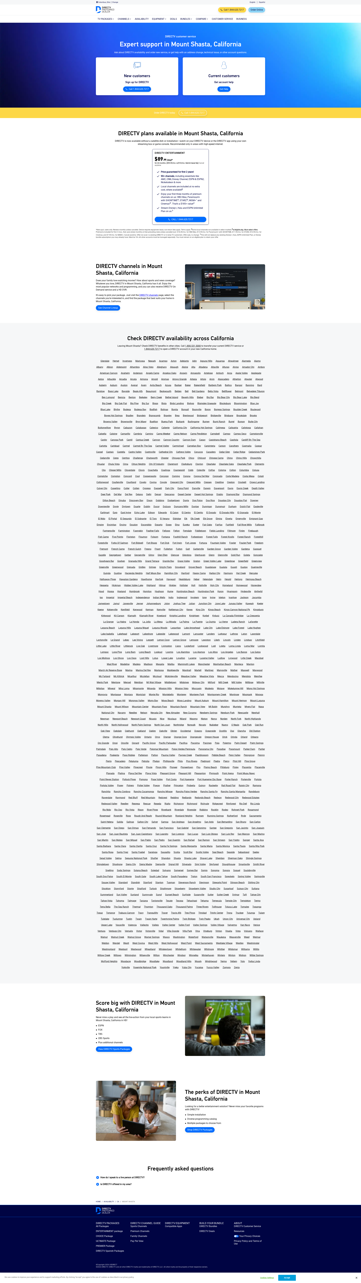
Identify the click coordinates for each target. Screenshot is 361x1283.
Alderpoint (121, 367)
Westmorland (108, 949)
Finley (242, 530)
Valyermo (232, 925)
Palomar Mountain (159, 749)
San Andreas (178, 822)
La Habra (121, 621)
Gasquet (257, 549)
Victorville (150, 931)
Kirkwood (106, 615)
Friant (157, 549)
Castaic (110, 452)
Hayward (171, 579)
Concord (128, 476)
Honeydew (256, 585)
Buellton (154, 421)
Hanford (185, 573)
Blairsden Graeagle (206, 403)
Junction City (205, 603)
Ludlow (221, 658)
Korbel (206, 615)
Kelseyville (112, 609)
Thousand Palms (184, 906)
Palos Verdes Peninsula (183, 749)
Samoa (164, 822)
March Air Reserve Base (110, 670)
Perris (109, 761)
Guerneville (256, 567)
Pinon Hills (161, 767)
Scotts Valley (202, 852)
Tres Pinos (190, 913)
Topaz (100, 913)
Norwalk (191, 725)
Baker (188, 385)
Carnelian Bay (194, 446)
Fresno (148, 549)
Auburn (113, 385)
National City (108, 712)
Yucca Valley (212, 967)
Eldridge (177, 518)
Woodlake (154, 961)
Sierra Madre (145, 864)
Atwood (259, 379)
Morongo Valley (136, 700)
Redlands (186, 797)
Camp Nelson (180, 433)
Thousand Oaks (164, 906)
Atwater (248, 379)
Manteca (238, 664)
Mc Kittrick (119, 676)
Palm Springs (256, 743)
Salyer (155, 822)
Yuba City (186, 967)
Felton (176, 530)
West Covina (138, 943)
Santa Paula (239, 846)
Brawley (168, 415)
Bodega (127, 409)
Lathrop (234, 634)
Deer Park (105, 494)
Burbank (180, 421)
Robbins (204, 809)
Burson (241, 421)
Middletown (170, 682)
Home (98, 1202)
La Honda (134, 621)
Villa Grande (173, 931)
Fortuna (203, 543)
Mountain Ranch (178, 706)
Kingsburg (258, 609)
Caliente (165, 427)
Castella (121, 452)
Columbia (244, 470)
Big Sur (145, 403)
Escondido (146, 524)
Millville (260, 682)
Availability (109, 1202)
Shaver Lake (206, 858)
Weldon (105, 943)
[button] (180, 1177)
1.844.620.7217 (152, 349)
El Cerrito (198, 512)
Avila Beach (156, 385)
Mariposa (159, 670)
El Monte (256, 512)
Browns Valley (110, 421)
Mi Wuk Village (153, 682)
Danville (196, 488)
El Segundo (126, 518)
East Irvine (126, 512)
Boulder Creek (240, 409)
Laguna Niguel (141, 627)
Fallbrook (259, 524)
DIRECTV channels (148, 295)
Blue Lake (105, 409)
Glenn (211, 555)
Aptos (101, 379)
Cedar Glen (224, 452)
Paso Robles (129, 755)
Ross (128, 815)
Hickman (116, 585)
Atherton (237, 379)
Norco (214, 718)
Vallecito (144, 925)
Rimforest (231, 803)
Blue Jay (254, 403)
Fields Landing (216, 530)
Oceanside (210, 731)
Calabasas (141, 427)
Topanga (256, 906)
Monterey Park (197, 694)
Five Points (117, 537)
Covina (153, 482)
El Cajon (174, 512)
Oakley (152, 731)
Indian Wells (159, 597)
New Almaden (173, 712)
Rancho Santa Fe (208, 791)
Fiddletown (200, 530)
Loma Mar (249, 646)
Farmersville (109, 530)
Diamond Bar (232, 494)
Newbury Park (228, 712)
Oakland (141, 731)
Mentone (115, 682)
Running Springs (215, 815)
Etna (177, 524)
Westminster (253, 943)
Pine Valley (124, 767)
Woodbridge (140, 961)
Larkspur (222, 634)
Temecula (217, 900)
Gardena (245, 549)
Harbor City (214, 573)
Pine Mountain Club (106, 767)
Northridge (178, 725)
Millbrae (249, 682)
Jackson (244, 597)
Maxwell (245, 670)
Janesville (128, 603)
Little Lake (101, 646)
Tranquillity (152, 913)
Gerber (128, 555)
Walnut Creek (117, 937)
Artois (203, 379)
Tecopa (179, 900)
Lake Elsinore (222, 627)
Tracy (141, 913)
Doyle (116, 506)
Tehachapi (192, 900)
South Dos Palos (104, 876)
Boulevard (255, 409)
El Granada (242, 512)
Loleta (222, 646)
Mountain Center (140, 706)
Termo (257, 900)
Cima (125, 464)
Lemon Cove (163, 640)
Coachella (153, 470)
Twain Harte (151, 919)
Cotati (261, 476)
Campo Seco (240, 433)
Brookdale (241, 415)
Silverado (186, 864)
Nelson (143, 712)
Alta (193, 367)
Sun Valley (121, 894)
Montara (128, 694)
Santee (213, 828)
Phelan (156, 761)
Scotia (177, 852)
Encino (123, 524)
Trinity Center (216, 913)
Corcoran (164, 476)
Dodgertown (174, 500)
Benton (132, 397)
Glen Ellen (163, 555)
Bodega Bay (140, 409)
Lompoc (104, 652)
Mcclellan (144, 676)
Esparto (158, 524)
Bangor (238, 385)
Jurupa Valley (235, 603)
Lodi (213, 646)
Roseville (118, 815)
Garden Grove (214, 549)
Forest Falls (212, 537)
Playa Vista (151, 773)
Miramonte (138, 688)
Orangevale (195, 737)
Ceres (116, 458)
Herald (228, 579)
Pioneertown (187, 767)
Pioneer (173, 767)
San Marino (259, 834)
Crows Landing (257, 482)
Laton (244, 634)
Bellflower (227, 391)
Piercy (226, 761)
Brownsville (126, 421)
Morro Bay (153, 700)
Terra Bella (105, 906)
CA (118, 1202)
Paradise (221, 749)
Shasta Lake (190, 858)
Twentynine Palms (170, 919)
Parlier (261, 749)
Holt (193, 585)
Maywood (257, 670)
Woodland (168, 961)
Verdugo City (115, 931)
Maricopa (140, 361)
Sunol (159, 894)
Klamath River (146, 615)
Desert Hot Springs (203, 494)
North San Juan (162, 725)
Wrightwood (211, 961)
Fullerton (168, 549)
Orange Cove (180, 737)
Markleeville (173, 670)
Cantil (129, 439)
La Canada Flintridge (233, 615)
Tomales (244, 906)
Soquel (236, 870)
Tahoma (120, 900)
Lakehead (122, 634)
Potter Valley (143, 785)
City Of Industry (156, 464)
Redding (174, 797)
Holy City (214, 585)
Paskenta (114, 755)
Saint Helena (107, 822)
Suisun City (242, 888)
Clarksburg (186, 464)
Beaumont (151, 391)
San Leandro (162, 834)
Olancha (241, 731)
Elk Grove (207, 518)
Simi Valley (200, 864)
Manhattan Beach (222, 664)
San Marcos (244, 834)
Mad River (112, 664)
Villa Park (187, 931)
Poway (156, 785)
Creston (231, 482)
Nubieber (213, 725)
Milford (211, 682)
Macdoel (259, 658)
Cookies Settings (267, 1278)
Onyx (157, 737)
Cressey (208, 482)
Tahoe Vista (106, 900)
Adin (194, 361)
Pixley (236, 767)
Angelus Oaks (169, 373)
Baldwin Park (215, 385)
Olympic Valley (133, 737)
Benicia (121, 397)
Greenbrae (230, 561)
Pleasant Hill (185, 773)
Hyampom (232, 591)
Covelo (142, 482)
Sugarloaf (229, 888)
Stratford (141, 888)
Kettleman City (176, 609)
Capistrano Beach (217, 439)
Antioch (220, 373)
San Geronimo (199, 828)
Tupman (171, 882)
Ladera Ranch (238, 621)
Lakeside (160, 634)
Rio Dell (243, 803)
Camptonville (256, 433)
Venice (256, 925)
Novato (202, 725)
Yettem (233, 961)
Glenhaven (200, 555)
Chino (230, 458)
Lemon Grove (179, 640)
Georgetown (115, 555)
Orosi (115, 743)
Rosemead (105, 815)
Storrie (130, 888)
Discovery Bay (136, 500)
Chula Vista (114, 464)
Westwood (136, 949)
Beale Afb (138, 391)
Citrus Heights (139, 464)
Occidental (185, 731)
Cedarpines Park (257, 452)
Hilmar (162, 585)
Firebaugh (253, 530)
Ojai (232, 731)
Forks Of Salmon (119, 543)
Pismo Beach (210, 767)
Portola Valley (107, 785)
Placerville (260, 767)
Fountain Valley (218, 543)
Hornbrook (134, 591)
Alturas (225, 367)
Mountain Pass (159, 706)
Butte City (253, 421)
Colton (232, 470)
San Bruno (241, 822)
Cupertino (115, 488)
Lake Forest (238, 627)
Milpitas (100, 688)
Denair (158, 494)
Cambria (138, 433)
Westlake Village (224, 943)
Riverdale (179, 809)
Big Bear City (223, 397)
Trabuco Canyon (126, 913)
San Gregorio (226, 828)
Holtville (203, 585)
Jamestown (104, 603)
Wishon (242, 955)
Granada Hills (135, 561)
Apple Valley (241, 373)
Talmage (131, 900)
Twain (139, 919)
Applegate (256, 373)
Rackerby (213, 785)
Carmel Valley (162, 446)
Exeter (196, 524)
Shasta (177, 858)
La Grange (108, 621)
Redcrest (163, 797)
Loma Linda (235, 646)
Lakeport (134, 634)
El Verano (165, 518)
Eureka (186, 524)
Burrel (231, 421)
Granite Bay (168, 561)
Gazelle (102, 555)
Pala (217, 743)
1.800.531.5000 (193, 346)
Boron (208, 409)
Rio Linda (255, 803)
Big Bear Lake (240, 397)
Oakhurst (129, 731)
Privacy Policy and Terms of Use (248, 1242)
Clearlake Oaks (226, 464)
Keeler (260, 603)
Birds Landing (177, 403)
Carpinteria (209, 446)
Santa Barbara (104, 846)
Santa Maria (206, 846)
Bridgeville (216, 415)
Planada (110, 773)
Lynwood (232, 658)
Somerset (178, 870)
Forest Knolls (227, 537)
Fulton (179, 549)
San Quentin (174, 840)
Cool (137, 476)
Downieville (104, 506)
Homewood (241, 585)
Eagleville (258, 506)
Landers (211, 634)
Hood (101, 591)
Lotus (155, 658)
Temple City (231, 900)
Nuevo (225, 725)
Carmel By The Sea (142, 446)
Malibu (171, 664)
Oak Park (247, 725)
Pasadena (101, 755)
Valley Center (168, 925)
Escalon (134, 524)
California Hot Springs (201, 427)
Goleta (247, 555)
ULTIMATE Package (105, 1241)
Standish (135, 882)
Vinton (218, 931)
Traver (164, 913)
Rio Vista (130, 809)
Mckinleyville (171, 676)
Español (262, 2)
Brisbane (228, 415)
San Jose (101, 834)
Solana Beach (141, 870)
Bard (259, 385)
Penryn (261, 755)
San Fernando (149, 828)
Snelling (109, 870)
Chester (165, 458)
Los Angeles (227, 652)
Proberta (191, 785)
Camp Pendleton (198, 433)
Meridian (138, 682)
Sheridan (220, 858)
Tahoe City (255, 894)
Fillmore (231, 530)
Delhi (148, 494)
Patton (154, 755)
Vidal (161, 931)
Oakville (163, 731)
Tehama (204, 900)
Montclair (141, 694)
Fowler (232, 543)
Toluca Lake (231, 906)
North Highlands (253, 718)
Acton (174, 361)
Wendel (116, 943)
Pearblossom (201, 755)
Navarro (122, 712)
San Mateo (117, 840)
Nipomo (194, 718)
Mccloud (157, 676)
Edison (151, 512)
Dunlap (195, 506)
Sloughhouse (228, 864)
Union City (228, 919)
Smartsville (244, 864)
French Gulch (134, 549)
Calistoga (246, 427)
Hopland (121, 591)
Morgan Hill (119, 700)
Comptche (102, 476)
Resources (239, 1231)
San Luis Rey (227, 834)
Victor (139, 931)
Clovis (141, 470)
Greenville (104, 567)
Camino (149, 433)
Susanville (199, 894)
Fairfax (218, 524)
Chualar (101, 464)
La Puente (197, 621)
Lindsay (248, 640)
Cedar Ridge (239, 452)
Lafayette (253, 621)
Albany (99, 367)
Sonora (226, 870)
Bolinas (164, 409)
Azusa (168, 385)
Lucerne (192, 658)
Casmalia (246, 446)
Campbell (215, 433)
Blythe (117, 409)
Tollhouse (217, 906)
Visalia (228, 931)
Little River (115, 646)
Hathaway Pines (108, 579)
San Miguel (131, 840)
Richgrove (179, 803)
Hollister (184, 585)
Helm (218, 579)
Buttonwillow (104, 427)
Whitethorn (180, 949)
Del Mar (118, 494)
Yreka (176, 967)
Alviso (236, 367)
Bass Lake (113, 391)
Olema (106, 737)
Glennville (223, 555)
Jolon (167, 603)
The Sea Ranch (121, 906)
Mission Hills (165, 688)
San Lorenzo (178, 834)
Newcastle (243, 712)
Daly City (169, 488)
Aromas (165, 379)
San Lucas (193, 834)
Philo (180, 761)
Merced (127, 682)
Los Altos (213, 652)
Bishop (190, 403)
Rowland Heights (183, 815)
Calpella (102, 433)
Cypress (147, 488)
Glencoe (175, 555)
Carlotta (103, 446)
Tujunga (251, 913)
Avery (144, 385)
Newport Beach (120, 718)
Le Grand (115, 640)
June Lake (220, 603)
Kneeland (161, 615)
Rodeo (225, 809)
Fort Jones (190, 543)
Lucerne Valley (207, 658)
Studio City (214, 888)
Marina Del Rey (143, 670)
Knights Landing (178, 615)
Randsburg (254, 791)
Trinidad (202, 913)
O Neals (235, 725)
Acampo (163, 361)
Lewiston (206, 640)
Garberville (198, 549)
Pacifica (183, 743)
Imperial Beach (125, 597)
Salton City (142, 822)
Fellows (166, 530)
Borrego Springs (222, 409)
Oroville (124, 743)
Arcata (133, 379)
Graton (196, 561)
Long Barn (130, 652)
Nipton (204, 718)
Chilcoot (202, 458)
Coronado (217, 476)
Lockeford (189, 646)
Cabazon (127, 427)
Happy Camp (199, 573)
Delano (139, 494)
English (252, 2)
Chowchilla (255, 458)
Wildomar (233, 949)
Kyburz (215, 615)
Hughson (159, 591)
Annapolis (196, 373)
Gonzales (258, 555)
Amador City (248, 367)
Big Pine (134, 403)
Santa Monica (223, 846)
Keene (101, 609)
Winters (221, 955)
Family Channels (138, 1236)
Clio (104, 470)
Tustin (129, 919)
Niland (183, 718)
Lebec (126, 640)
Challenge (138, 458)
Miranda (151, 688)
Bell (187, 391)
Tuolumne (118, 919)
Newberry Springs (208, 712)
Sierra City (131, 864)
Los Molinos (104, 658)
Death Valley (258, 488)
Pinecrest (138, 767)
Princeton (178, 785)
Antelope (208, 373)
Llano (178, 646)
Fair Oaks (207, 524)
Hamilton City (171, 573)
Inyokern (195, 597)
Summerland (106, 894)
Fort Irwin (177, 543)
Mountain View (197, 706)
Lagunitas (176, 627)
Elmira (219, 518)
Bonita (174, 409)
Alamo (257, 361)
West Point (186, 943)
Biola (164, 403)
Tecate (169, 900)
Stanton (159, 882)
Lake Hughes (254, 627)
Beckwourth (165, 391)
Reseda (157, 803)
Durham (232, 506)
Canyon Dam (189, 439)
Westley (240, 943)
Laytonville (101, 640)
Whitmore (209, 949)
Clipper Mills (115, 470)
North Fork (236, 718)
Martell (197, 670)
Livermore (153, 646)
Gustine (118, 573)
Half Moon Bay (153, 573)
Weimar (256, 937)
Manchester (204, 664)
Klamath (132, 615)
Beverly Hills (187, 397)
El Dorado (211, 512)
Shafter (154, 858)
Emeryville (241, 518)
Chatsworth (152, 458)
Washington (179, 937)
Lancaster (198, 634)
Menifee (258, 676)
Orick (224, 737)
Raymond (120, 797)
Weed (246, 937)
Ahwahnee (233, 361)
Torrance (110, 913)
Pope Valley (157, 779)
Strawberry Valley (197, 888)
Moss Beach (167, 700)
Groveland (180, 567)
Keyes (189, 609)
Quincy (202, 785)
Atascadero (223, 379)
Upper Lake (106, 925)
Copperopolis (149, 476)
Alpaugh (174, 367)
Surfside (186, 894)
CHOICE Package (104, 1236)
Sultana (255, 888)
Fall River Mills (244, 524)
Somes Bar (192, 870)
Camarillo (125, 433)
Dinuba (122, 500)
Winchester (168, 955)
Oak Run (259, 725)
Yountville (165, 967)
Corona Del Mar (201, 476)
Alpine (185, 367)
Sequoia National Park (136, 858)
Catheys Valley (183, 452)
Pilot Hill (237, 761)
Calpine (113, 433)
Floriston (130, 537)
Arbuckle (111, 379)
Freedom (259, 543)
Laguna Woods (159, 627)
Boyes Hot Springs (113, 415)
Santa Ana (258, 840)
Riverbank (166, 809)
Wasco (166, 937)
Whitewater (195, 949)
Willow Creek (103, 955)
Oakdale (117, 731)
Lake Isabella (107, 634)
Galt (188, 549)
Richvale (205, 803)
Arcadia (123, 379)
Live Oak (140, 646)
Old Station (254, 731)
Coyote (163, 482)
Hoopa (110, 591)
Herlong (238, 579)
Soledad (155, 870)
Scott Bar (187, 852)
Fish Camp (103, 537)
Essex (169, 524)
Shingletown (103, 864)
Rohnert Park (238, 809)
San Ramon (204, 840)
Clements (259, 464)
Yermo (223, 961)
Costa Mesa (248, 476)
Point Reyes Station (109, 779)
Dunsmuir (220, 506)
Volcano (248, 931)
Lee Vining (137, 640)
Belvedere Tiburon (256, 391)
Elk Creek (195, 518)
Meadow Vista (207, 676)
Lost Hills (144, 658)
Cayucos (198, 452)
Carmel (126, 446)
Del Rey (128, 494)
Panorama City (206, 749)
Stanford (147, 882)
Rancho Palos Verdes (186, 791)
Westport (123, 949)
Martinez (209, 670)
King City (200, 609)
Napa (261, 706)
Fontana (166, 537)
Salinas (130, 822)
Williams (245, 949)
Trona (229, 913)
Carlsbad (114, 446)
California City (180, 427)
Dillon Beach (109, 500)
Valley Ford (184, 925)
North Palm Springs (141, 725)
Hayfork (159, 579)
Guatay (244, 567)
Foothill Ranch (180, 537)
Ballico (228, 385)
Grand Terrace (152, 561)
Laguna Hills (124, 627)
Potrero (130, 785)
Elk (185, 518)
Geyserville (139, 555)
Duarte (137, 506)
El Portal (113, 518)
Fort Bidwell (137, 543)
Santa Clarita (135, 846)
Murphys (225, 706)
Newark (152, 361)
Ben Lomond (108, 397)
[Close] (356, 1278)
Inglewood (182, 597)
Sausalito (165, 852)
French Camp (118, 549)
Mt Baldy (213, 706)
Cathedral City (166, 452)
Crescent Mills (194, 482)
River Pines (152, 809)
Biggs (155, 403)
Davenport (219, 488)
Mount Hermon (239, 700)
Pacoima (195, 743)
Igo (101, 597)
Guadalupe (210, 567)
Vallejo (155, 925)
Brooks (253, 415)
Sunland (134, 894)
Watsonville (207, 937)
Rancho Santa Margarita (233, 791)
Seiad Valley (106, 858)
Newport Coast (138, 718)
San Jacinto (242, 828)
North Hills (103, 725)
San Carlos (255, 822)
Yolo (242, 961)
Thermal (136, 906)
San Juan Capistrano (141, 834)
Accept (287, 1278)
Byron (117, 427)
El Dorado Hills (226, 512)
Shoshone (117, 864)
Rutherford (232, 815)
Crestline (219, 482)
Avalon (124, 385)
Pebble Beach (218, 755)
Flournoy (143, 537)
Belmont (239, 391)
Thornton (148, 906)
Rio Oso (118, 809)
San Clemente (104, 828)
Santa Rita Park (256, 846)
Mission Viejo (181, 688)
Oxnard (135, 743)
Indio (171, 597)
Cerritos (126, 458)
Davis (230, 488)
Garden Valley (231, 549)
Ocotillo (223, 731)
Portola (257, 779)
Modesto (209, 688)
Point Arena (228, 773)
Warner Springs (151, 937)
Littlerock (128, 646)
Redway (218, 797)
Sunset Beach (172, 894)
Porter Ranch (231, 779)
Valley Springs (200, 925)
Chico (191, 458)
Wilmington (130, 955)
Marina (128, 670)
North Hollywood (120, 725)
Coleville (201, 470)
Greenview (257, 561)
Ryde (243, 815)
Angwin (183, 373)
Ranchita (106, 791)
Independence (143, 597)
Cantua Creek (142, 439)
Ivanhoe (233, 597)
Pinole (149, 767)
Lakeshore (148, 634)
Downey (254, 500)
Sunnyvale (147, 894)
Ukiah (216, 919)
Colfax (211, 470)
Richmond (192, 803)
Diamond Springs (251, 494)
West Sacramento (204, 943)
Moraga (259, 694)
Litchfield (260, 640)
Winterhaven (208, 955)
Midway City (198, 682)
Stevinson (204, 882)
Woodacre (126, 961)
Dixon (149, 500)
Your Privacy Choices (249, 1236)
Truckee (239, 913)
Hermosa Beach (253, 579)
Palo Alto (113, 749)
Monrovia (102, 694)
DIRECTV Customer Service (247, 1226)
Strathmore (165, 888)
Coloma (222, 470)
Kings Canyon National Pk (237, 609)
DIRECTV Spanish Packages (110, 1251)
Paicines (207, 743)
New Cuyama (189, 712)
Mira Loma (124, 688)
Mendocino (232, 676)
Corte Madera (232, 476)
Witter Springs (257, 955)
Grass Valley (184, 561)
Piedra (217, 761)
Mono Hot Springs (256, 688)
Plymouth (214, 773)
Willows (117, 955)
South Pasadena (179, 876)
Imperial (110, 597)
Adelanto (184, 361)
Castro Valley (135, 452)
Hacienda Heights (134, 573)
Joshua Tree (179, 603)
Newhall (256, 712)
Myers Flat (250, 706)
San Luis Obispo (210, 834)
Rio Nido (107, 809)
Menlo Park (102, 682)
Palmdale (101, 749)
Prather (166, 785)
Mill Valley (237, 682)
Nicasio (153, 718)
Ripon (141, 809)
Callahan (258, 427)
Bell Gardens (198, 391)
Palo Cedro (126, 749)
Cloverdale (130, 470)
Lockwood (203, 646)
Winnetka (193, 955)
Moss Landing (184, 700)
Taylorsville (156, 900)
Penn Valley (234, 755)
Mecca (220, 676)
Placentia (246, 767)
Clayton (199, 464)
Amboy (261, 367)
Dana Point (183, 488)
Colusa (255, 470)
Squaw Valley (108, 882)
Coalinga (165, 470)
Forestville (103, 543)
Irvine (212, 597)
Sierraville (160, 864)
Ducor (156, 506)
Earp (115, 512)
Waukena (221, 937)
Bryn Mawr (141, 421)
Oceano (198, 731)
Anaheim (125, 373)
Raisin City (244, 785)
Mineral (111, 688)
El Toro (153, 518)
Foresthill (258, 537)
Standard (123, 882)
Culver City (102, 488)
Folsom (154, 537)
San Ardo (209, 822)
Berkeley (143, 397)
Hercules (253, 573)
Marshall (186, 670)
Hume (170, 591)
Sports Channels (138, 1226)
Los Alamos (199, 652)
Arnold (154, 379)
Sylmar (235, 894)
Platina (121, 773)
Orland (244, 737)
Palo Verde (141, 749)
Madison (148, 664)
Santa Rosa (107, 852)
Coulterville (117, 482)
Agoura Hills (206, 361)
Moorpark (247, 694)
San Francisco (166, 828)
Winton (231, 955)
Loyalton (180, 658)
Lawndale (255, 634)
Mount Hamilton (220, 700)
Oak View (105, 731)
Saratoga (152, 852)
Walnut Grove (134, 937)
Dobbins (160, 500)
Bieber (200, 397)
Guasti (234, 567)
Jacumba (256, 597)
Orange (167, 737)
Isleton (222, 597)
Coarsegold (179, 470)
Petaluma (133, 761)
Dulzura (167, 506)
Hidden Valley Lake (133, 585)
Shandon (165, 858)
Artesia (193, 379)
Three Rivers (202, 906)
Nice (162, 718)
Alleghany (162, 367)
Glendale (105, 361)
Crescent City (176, 482)
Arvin (211, 379)
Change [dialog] (115, 2)
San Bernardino (224, 822)
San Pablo (146, 840)
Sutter (210, 894)
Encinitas (111, 524)
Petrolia (145, 761)
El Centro (186, 512)
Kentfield (125, 609)
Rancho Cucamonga (144, 791)
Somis (204, 870)
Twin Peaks (204, 919)
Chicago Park (178, 458)
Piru (198, 767)
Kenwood (137, 609)
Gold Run (235, 555)
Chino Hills (241, 458)
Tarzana (144, 900)
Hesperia (104, 585)
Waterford (193, 937)
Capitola (234, 439)
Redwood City (232, 797)
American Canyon (108, 373)
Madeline (124, 664)
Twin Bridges (188, 919)
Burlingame (193, 421)
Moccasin (197, 688)
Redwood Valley (109, 803)
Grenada (131, 567)
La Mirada (171, 621)
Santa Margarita (189, 846)
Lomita (261, 646)
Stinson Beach (237, 882)
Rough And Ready (143, 815)
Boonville (196, 409)
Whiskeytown (165, 949)
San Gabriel (183, 828)
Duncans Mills (181, 506)
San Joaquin (258, 828)
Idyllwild (258, 591)
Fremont (104, 549)
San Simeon (219, 840)
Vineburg (207, 931)
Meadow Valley (188, 676)
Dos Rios (210, 500)
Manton (250, 664)
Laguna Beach (108, 627)
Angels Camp (152, 373)
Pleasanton (200, 773)
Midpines (184, 682)
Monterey (181, 694)
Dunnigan (207, 506)
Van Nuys (245, 925)
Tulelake (105, 919)
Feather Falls (152, 530)
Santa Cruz (151, 846)
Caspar (258, 446)
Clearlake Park (244, 464)
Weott (126, 943)
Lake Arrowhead (192, 627)
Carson (222, 446)
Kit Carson (119, 615)
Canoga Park (116, 439)
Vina (197, 931)
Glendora (186, 555)
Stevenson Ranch (187, 882)
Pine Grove (250, 761)
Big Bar (210, 397)
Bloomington (240, 403)
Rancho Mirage (164, 791)
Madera (136, 664)
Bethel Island (171, 397)
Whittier (221, 949)
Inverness (127, 361)
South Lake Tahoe (158, 876)
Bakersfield (199, 385)
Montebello (168, 694)
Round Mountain (163, 815)
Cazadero (211, 452)
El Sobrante (140, 518)
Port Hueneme (187, 779)
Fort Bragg (152, 543)
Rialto (167, 803)
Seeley (256, 852)
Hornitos (147, 591)
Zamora (227, 967)
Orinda (234, 737)
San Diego (119, 828)
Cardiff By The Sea (251, 439)
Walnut (104, 937)
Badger (178, 385)
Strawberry (180, 888)
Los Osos (131, 658)
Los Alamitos (183, 652)
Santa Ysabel (138, 852)
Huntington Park (206, 591)
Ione (204, 597)
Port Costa (171, 779)
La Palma (184, 621)
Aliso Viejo (148, 367)
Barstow (100, 391)
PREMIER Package (105, 1246)
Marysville (222, 670)
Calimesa (220, 427)
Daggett (158, 488)
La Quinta (211, 621)
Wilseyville (144, 955)
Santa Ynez (122, 852)
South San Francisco (211, 876)
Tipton (194, 876)
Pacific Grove (149, 743)
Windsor (181, 955)
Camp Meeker (163, 433)
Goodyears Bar (106, 561)
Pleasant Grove (167, 773)
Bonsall (185, 409)
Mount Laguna (257, 700)
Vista (238, 931)
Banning (250, 385)
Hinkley (172, 585)
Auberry (103, 385)
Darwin (207, 488)
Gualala (223, 567)
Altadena (203, 367)
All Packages (102, 1226)
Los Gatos (255, 652)
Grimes (152, 567)
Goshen (121, 561)
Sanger (246, 840)
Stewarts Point (219, 882)
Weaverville (235, 937)
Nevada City (157, 712)
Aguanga (220, 361)
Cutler (126, 488)
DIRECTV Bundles (208, 1226)
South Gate (140, 876)
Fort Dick (164, 543)
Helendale (208, 579)
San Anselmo (194, 822)
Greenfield (243, 561)
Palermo (227, 743)
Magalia (160, 664)
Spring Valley (244, 876)
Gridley (142, 567)
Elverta (228, 518)
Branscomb (154, 415)
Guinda (107, 573)
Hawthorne (146, 579)
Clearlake (211, 464)
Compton (115, 476)
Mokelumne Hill (235, 688)
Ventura (101, 931)
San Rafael (189, 840)
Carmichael (178, 446)
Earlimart (104, 512)
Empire (100, 524)
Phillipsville (168, 761)
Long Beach (145, 652)
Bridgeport (202, 415)
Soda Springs (123, 870)
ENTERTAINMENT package (109, 1231)
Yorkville (125, 967)
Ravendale (107, 797)
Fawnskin (138, 530)
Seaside (231, 852)
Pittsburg (224, 767)
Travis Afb (176, 913)
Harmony (228, 573)
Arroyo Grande (179, 379)
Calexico (154, 427)
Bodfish (153, 409)
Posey (120, 785)
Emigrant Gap (256, 518)
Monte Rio (154, 694)
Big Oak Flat (121, 403)
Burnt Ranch (219, 421)
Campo (226, 433)
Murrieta (237, 706)
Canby (104, 439)
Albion (110, 367)
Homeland (227, 585)
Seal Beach (217, 852)
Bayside (126, 391)
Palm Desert (241, 743)
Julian (192, 603)
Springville (259, 876)
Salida (120, 822)
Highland (151, 585)
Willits (256, 949)
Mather (233, 670)
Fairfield (230, 524)
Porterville (246, 779)
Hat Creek (241, 573)
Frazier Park (245, 543)
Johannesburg (153, 603)
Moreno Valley (103, 700)
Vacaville (120, 925)
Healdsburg (184, 579)
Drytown (126, 506)
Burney (206, 421)
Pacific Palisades (167, 743)
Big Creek (106, 403)
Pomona (143, 779)
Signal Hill (174, 864)
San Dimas (133, 828)
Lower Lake (167, 658)
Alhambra (135, 367)
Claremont (173, 464)
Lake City (208, 627)
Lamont (186, 634)
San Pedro (159, 840)
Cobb (190, 470)
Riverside (191, 809)
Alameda (246, 361)
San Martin (102, 840)
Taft (245, 894)
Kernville (161, 609)
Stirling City (253, 882)
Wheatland (150, 949)
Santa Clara (120, 846)
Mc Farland (104, 676)
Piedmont (205, 761)
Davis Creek (242, 488)
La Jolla (147, 621)
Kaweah (250, 603)
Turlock (153, 888)
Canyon (156, 439)
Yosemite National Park (144, 967)
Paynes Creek (185, 755)
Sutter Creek (223, 894)
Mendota (246, 676)
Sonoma (215, 870)
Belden (178, 391)
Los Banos (241, 652)
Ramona (257, 785)
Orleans (254, 737)
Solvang (166, 870)
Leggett (150, 640)
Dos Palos (197, 500)
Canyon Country (171, 439)
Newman (104, 718)
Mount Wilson (122, 706)
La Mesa (158, 621)
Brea (177, 415)
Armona (144, 379)
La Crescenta (253, 615)
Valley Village (217, 925)
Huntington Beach (185, 591)
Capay (202, 439)
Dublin (147, 506)
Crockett (242, 482)
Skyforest (214, 864)
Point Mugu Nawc (246, 773)
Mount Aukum (202, 700)
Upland (256, 919)
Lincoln (227, 640)
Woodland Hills (183, 961)
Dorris (186, 500)
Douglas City (224, 500)
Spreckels (229, 876)
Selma (118, 858)
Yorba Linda (254, 961)
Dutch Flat (245, 506)
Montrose (234, 694)
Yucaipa (199, 967)
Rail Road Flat (228, 785)
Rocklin (214, 809)
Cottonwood (102, 482)
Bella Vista (213, 391)
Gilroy (151, 555)
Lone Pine (117, 652)
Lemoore (194, 640)
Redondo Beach (202, 797)
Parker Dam (249, 749)
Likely (217, 640)
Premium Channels (139, 1231)
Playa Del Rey (135, 773)
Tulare (261, 913)
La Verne (223, 621)
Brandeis (141, 415)
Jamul (116, 603)
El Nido (101, 518)
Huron (220, 591)
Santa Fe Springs (168, 846)
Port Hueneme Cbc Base (209, 779)
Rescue (146, 803)
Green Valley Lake (212, 561)
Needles (133, 712)
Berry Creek (156, 397)
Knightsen (194, 615)
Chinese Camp (216, 458)
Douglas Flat (240, 500)
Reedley (124, 803)
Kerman (149, 609)
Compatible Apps (173, 1226)
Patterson (143, 755)
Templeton (245, 900)
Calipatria (233, 427)
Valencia (132, 925)
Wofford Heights (109, 961)
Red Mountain (148, 797)
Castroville (150, 452)
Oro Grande (103, 743)
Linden (237, 640)
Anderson (138, 373)
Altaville (215, 367)
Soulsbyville (250, 870)
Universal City (243, 919)
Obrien (173, 731)
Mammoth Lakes (186, 664)
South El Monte (124, 876)
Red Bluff (133, 797)
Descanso (169, 494)
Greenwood (117, 567)
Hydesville (246, 591)
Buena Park (167, 421)
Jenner (139, 603)
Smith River (259, 864)
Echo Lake (139, 512)
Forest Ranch (244, 537)
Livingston (166, 646)
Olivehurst (118, 737)
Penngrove (249, 755)
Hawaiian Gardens (128, 579)
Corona (186, 476)
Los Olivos (118, 658)
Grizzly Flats (165, 567)
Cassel (99, 452)
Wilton (156, 955)
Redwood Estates (250, 797)
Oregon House (212, 737)
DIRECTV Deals (207, 1231)
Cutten (136, 488)
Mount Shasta (104, 706)
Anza (229, 373)
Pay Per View (136, 1241)
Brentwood (188, 415)
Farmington (124, 530)
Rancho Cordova (122, 791)
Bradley (129, 415)
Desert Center (184, 494)
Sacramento (255, 815)
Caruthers (234, 446)
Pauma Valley (168, 755)
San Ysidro (234, 840)
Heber (196, 579)
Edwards (162, 512)
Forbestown (197, 537)
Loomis (169, 652)
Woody (198, 961)
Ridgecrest (217, 803)
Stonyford (119, 888)
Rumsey (200, 815)
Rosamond (253, 809)
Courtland (131, 482)
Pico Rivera (191, 761)
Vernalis (129, 931)
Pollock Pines (129, 779)
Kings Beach (214, 609)
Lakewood (174, 634)
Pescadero (120, 761)
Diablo (219, 494)
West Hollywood (169, 943)
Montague (116, 694)
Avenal (134, 385)
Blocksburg (225, 403)
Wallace (259, 931)
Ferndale (187, 530)
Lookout (158, 652)
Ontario (148, 737)
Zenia (237, 967)
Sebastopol (243, 852)
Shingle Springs (254, 858)
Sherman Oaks (235, 858)
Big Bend (254, 397)
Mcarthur (132, 676)
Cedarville (105, 458)
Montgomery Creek (216, 694)
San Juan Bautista (118, 834)
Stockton (106, 888)
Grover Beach (195, 567)
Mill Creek (223, 682)
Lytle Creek (246, 658)
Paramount (234, 749)
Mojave (220, 688)
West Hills (153, 943)
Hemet (116, 361)
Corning (176, 476)
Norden (223, 718)
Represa (136, 803)
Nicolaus (172, 718)
